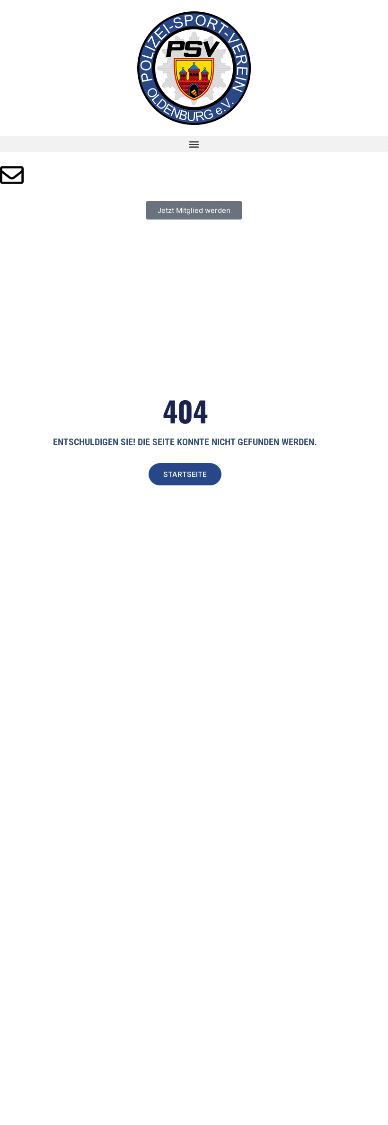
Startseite (185, 474)
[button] (194, 144)
